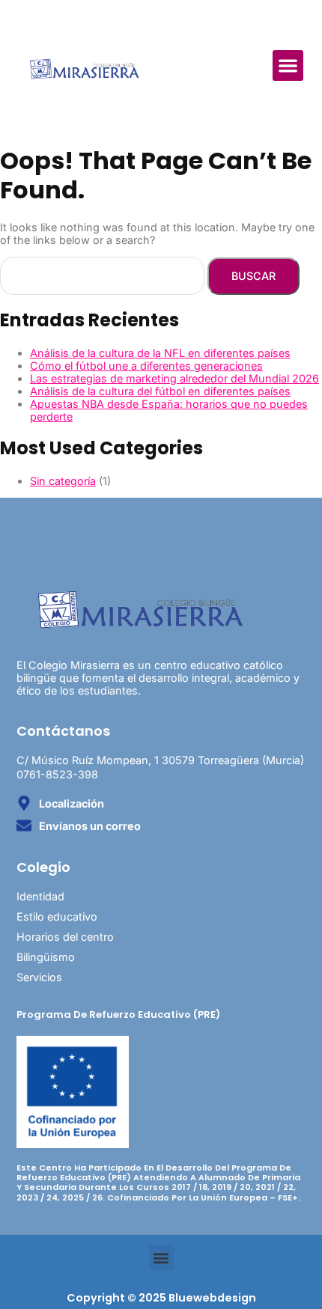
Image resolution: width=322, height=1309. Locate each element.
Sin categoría (63, 481)
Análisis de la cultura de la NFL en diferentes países (160, 353)
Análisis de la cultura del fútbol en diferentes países (160, 391)
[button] (288, 65)
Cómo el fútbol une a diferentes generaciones (146, 365)
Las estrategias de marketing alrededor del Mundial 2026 (174, 378)
